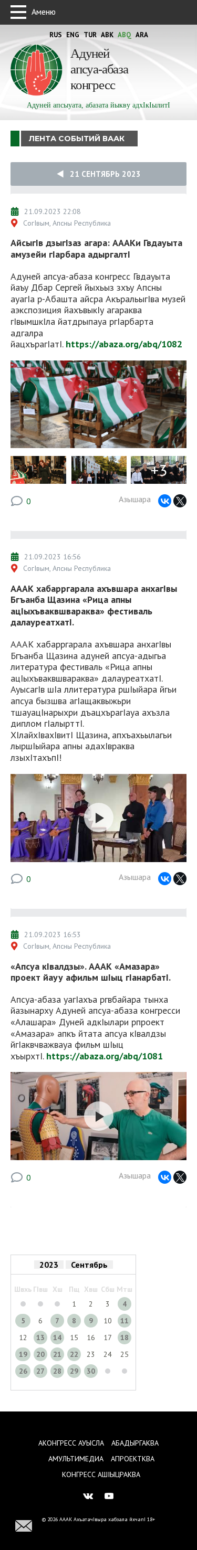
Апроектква (132, 1458)
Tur (90, 35)
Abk (107, 35)
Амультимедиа (75, 1458)
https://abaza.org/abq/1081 (104, 1056)
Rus (55, 35)
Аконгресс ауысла (71, 1443)
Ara (142, 35)
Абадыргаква (135, 1443)
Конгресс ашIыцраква (101, 1474)
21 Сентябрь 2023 (102, 174)
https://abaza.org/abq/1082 (124, 344)
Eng (72, 35)
